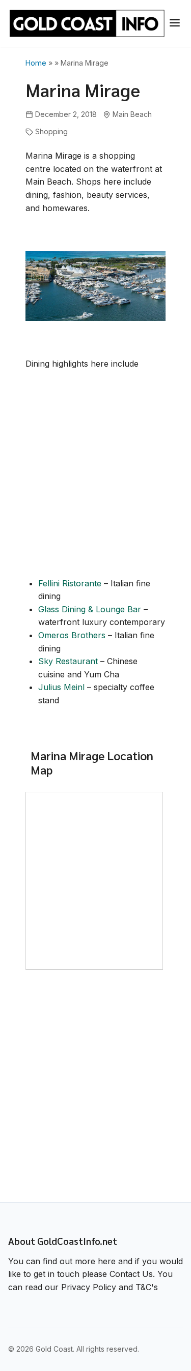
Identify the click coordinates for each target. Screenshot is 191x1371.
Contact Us (131, 1274)
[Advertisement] (95, 477)
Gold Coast (54, 1349)
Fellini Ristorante (69, 583)
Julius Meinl (61, 687)
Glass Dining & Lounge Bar (89, 609)
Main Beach (132, 114)
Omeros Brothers (71, 635)
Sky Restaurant (68, 661)
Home (35, 62)
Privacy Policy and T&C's (109, 1287)
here (107, 1261)
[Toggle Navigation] (175, 24)
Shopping (51, 131)
